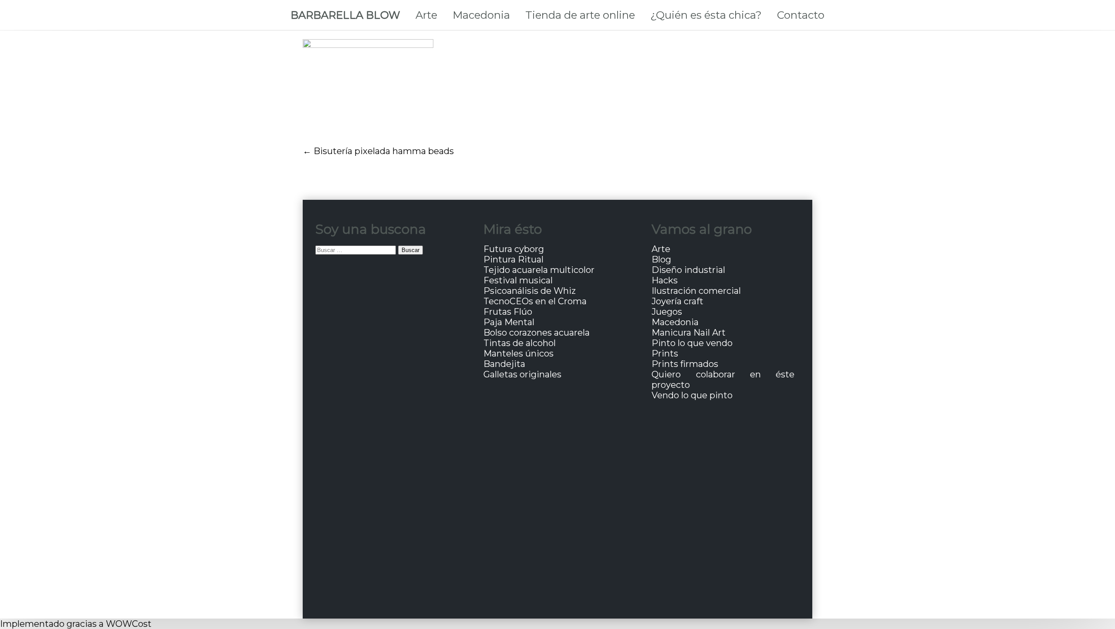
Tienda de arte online (580, 15)
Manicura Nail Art (689, 332)
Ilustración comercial (696, 291)
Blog (661, 259)
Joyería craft (677, 301)
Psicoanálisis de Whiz (529, 291)
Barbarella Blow (345, 15)
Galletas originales (522, 374)
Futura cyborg (513, 249)
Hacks (665, 280)
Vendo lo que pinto (692, 395)
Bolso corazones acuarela (536, 332)
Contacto (800, 15)
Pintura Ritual (513, 259)
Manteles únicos (518, 353)
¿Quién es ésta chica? (706, 15)
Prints (665, 353)
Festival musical (518, 280)
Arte (426, 15)
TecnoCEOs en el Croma (535, 301)
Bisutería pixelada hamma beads (384, 151)
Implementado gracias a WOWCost (76, 624)
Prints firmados (685, 364)
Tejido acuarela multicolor (539, 270)
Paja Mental (508, 322)
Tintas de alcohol (519, 343)
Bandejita (504, 364)
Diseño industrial (688, 270)
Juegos (667, 311)
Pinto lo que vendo (692, 343)
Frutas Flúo (507, 311)
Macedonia (481, 15)
